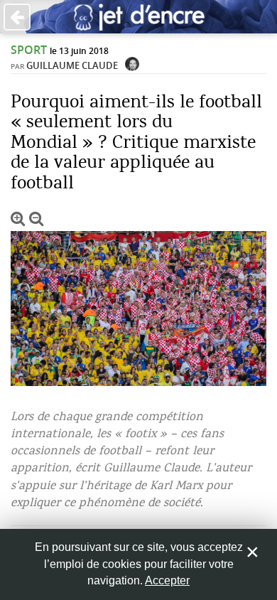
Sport (29, 50)
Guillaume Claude (72, 65)
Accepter (167, 580)
